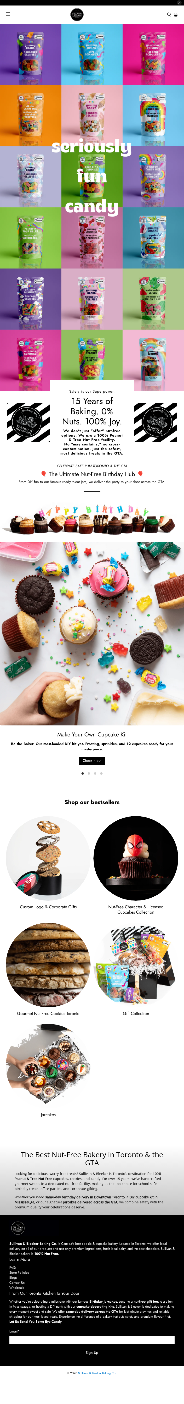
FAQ (12, 1267)
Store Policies (19, 1272)
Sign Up (92, 1352)
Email (14, 1331)
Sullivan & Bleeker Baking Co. (97, 1373)
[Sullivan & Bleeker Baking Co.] (92, 15)
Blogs (13, 1277)
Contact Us (17, 1282)
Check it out (92, 760)
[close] (179, 2)
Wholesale (16, 1287)
